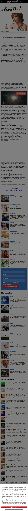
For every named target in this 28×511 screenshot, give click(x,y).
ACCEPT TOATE (14, 507)
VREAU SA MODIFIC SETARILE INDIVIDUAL (14, 509)
